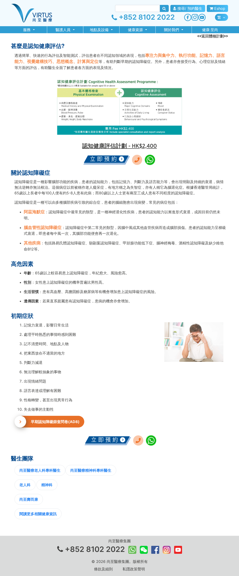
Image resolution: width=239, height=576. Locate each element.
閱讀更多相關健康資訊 (38, 513)
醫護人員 (64, 29)
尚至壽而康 (28, 499)
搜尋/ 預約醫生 (189, 8)
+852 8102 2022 (146, 17)
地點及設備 (100, 29)
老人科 (25, 484)
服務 (27, 29)
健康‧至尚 (210, 29)
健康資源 (136, 29)
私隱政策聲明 (134, 569)
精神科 (47, 484)
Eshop (219, 8)
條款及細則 (103, 569)
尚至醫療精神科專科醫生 (90, 470)
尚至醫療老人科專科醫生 (39, 470)
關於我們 (172, 29)
